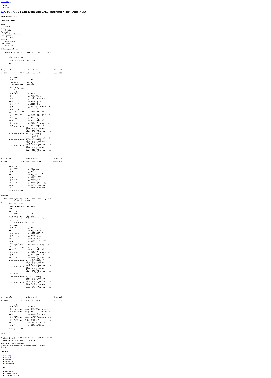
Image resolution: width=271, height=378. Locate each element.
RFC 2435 (6, 11)
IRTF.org (8, 357)
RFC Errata (5, 2)
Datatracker (9, 361)
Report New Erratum (8, 343)
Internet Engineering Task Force (34, 345)
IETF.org (8, 356)
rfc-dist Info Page (11, 373)
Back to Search (20, 343)
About (7, 5)
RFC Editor (9, 371)
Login (7, 7)
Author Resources (11, 363)
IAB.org (8, 359)
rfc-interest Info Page (12, 375)
